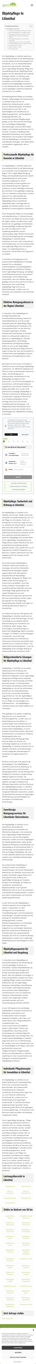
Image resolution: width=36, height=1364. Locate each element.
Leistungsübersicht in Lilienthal (15, 45)
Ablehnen (18, 1353)
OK (11, 434)
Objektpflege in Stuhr (10, 1286)
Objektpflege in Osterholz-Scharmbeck (25, 1252)
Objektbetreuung (10, 1186)
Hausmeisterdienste (10, 1198)
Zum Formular (7, 1318)
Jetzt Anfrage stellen (13, 48)
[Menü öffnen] (32, 5)
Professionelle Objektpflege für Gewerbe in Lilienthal (20, 30)
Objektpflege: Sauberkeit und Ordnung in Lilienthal (19, 34)
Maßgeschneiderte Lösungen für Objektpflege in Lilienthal (19, 36)
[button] (33, 1330)
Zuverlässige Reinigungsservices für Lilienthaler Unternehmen (19, 39)
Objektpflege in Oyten (26, 1258)
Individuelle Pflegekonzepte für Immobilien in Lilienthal (20, 43)
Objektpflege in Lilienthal (12, 29)
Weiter (18, 477)
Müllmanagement (26, 1198)
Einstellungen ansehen (18, 1357)
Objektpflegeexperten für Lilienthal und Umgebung (19, 42)
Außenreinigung (26, 1186)
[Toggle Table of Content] (30, 26)
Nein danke (25, 434)
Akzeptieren (18, 1348)
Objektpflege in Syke (26, 1286)
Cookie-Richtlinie (17, 1361)
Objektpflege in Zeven (26, 1304)
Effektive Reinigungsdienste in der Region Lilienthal (19, 32)
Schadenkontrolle (10, 1202)
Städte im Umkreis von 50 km (15, 47)
